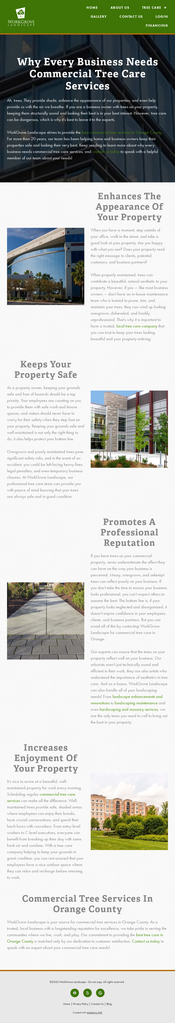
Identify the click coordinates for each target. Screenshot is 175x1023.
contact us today (106, 151)
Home (92, 8)
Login (162, 17)
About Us (120, 8)
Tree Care (154, 8)
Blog (109, 1004)
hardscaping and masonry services (129, 709)
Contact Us (131, 17)
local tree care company (136, 325)
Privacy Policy (80, 1004)
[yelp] (87, 993)
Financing (157, 25)
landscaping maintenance (136, 702)
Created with (87, 1012)
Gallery (99, 17)
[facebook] (74, 993)
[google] (100, 993)
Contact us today (146, 941)
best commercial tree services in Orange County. (122, 132)
